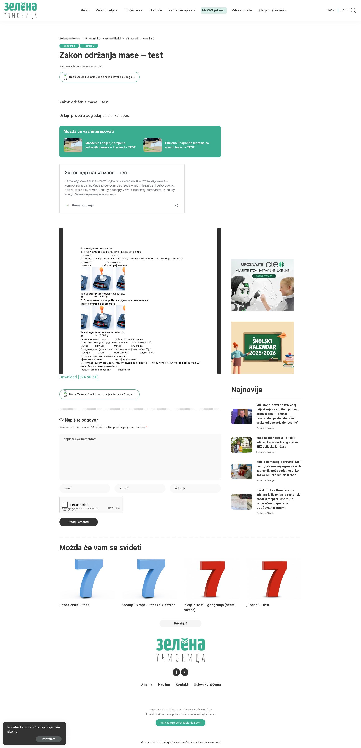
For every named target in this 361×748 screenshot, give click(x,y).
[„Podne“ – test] (274, 579)
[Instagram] (184, 672)
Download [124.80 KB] (78, 377)
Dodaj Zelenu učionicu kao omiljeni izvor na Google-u (102, 77)
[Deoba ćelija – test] (87, 579)
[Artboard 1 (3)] (262, 285)
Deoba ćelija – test (74, 605)
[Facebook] (176, 672)
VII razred (69, 45)
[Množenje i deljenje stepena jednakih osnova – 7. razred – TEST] (100, 145)
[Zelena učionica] (20, 10)
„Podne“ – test (257, 605)
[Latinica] (344, 10)
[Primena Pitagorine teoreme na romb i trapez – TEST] (180, 145)
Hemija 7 (89, 45)
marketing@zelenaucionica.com (180, 722)
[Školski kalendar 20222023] (262, 348)
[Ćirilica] (331, 10)
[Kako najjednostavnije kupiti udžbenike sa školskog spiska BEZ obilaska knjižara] (241, 445)
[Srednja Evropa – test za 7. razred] (150, 579)
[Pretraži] (353, 10)
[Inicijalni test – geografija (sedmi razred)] (212, 579)
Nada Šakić (72, 67)
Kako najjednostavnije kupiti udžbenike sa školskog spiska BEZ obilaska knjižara (277, 442)
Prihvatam (48, 738)
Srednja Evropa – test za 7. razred (148, 605)
